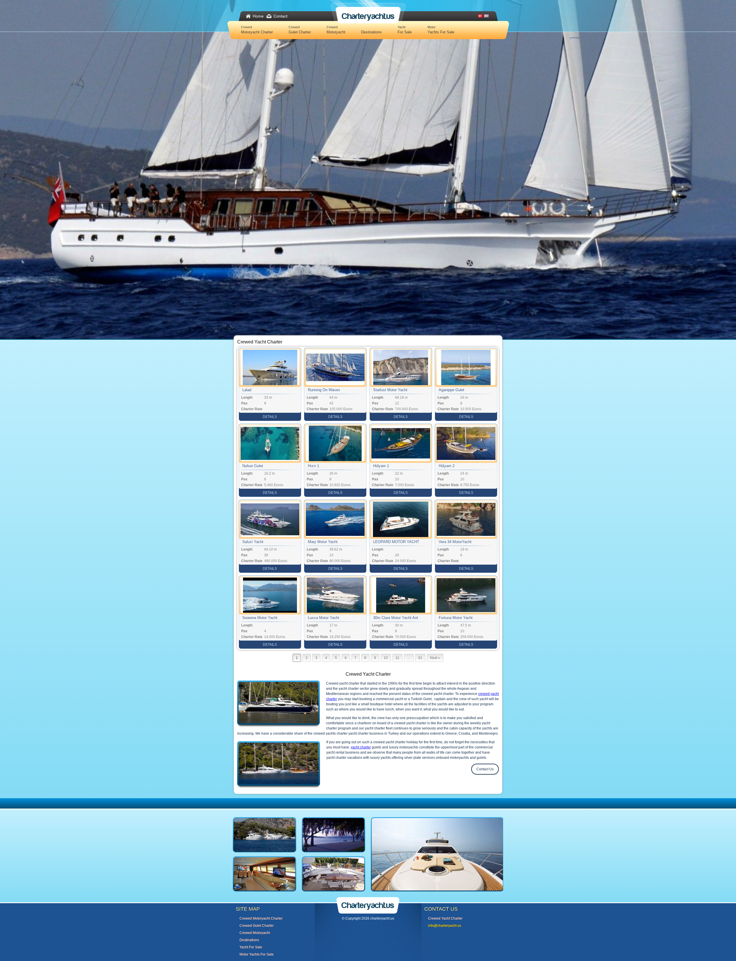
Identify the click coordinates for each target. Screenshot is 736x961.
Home (258, 16)
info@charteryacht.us (444, 926)
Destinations (371, 32)
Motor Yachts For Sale (256, 954)
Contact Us (485, 769)
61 (420, 658)
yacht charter (361, 747)
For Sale (405, 29)
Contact (280, 16)
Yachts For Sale (441, 29)
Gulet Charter (300, 29)
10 (386, 658)
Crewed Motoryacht (254, 933)
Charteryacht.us (368, 16)
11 (397, 658)
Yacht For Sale (250, 947)
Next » (435, 658)
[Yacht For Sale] (437, 893)
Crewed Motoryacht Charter (261, 918)
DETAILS (270, 417)
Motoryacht (336, 29)
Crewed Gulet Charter (256, 926)
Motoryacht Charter (257, 29)
